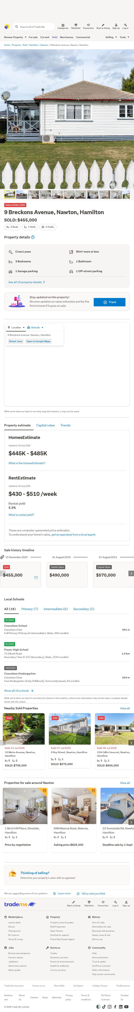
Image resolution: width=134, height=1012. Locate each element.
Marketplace (15, 917)
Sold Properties (57, 926)
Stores (11, 926)
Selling (110, 37)
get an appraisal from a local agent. (73, 534)
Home (7, 44)
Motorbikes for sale (101, 926)
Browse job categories (19, 953)
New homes (66, 37)
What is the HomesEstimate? (27, 463)
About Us (22, 997)
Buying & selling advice (103, 930)
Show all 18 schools (16, 690)
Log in (125, 28)
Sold (54, 37)
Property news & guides (62, 922)
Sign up (116, 28)
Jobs (11, 947)
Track (112, 302)
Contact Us (125, 997)
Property (16, 44)
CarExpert (78, 986)
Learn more (64, 893)
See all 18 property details (25, 282)
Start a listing (73, 905)
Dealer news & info (101, 935)
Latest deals (14, 922)
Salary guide (14, 970)
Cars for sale (98, 922)
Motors (96, 917)
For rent (44, 37)
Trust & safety (99, 961)
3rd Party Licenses (101, 965)
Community (99, 947)
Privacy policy (69, 997)
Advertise (56, 997)
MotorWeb (59, 986)
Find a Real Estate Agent (62, 939)
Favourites (103, 905)
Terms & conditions (86, 997)
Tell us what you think (93, 893)
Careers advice (15, 957)
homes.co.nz (38, 986)
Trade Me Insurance (14, 986)
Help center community (103, 974)
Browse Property (14, 37)
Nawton (44, 44)
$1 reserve (13, 935)
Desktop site (8, 997)
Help (94, 953)
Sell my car (97, 939)
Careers (34, 997)
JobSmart (13, 961)
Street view (15, 341)
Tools (123, 37)
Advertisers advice (17, 965)
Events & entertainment (62, 961)
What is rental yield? (21, 514)
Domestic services (59, 957)
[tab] (16, 328)
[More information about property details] (33, 237)
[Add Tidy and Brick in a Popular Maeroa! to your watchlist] (91, 793)
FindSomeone (123, 986)
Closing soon (14, 930)
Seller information (101, 970)
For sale (33, 37)
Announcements (100, 957)
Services (55, 947)
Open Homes (56, 930)
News (45, 997)
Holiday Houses (99, 986)
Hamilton (34, 44)
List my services (58, 970)
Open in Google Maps (38, 341)
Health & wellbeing (59, 965)
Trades (53, 953)
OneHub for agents (59, 935)
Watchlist (89, 905)
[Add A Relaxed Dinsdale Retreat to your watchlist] (42, 793)
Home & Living (15, 939)
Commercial (83, 37)
